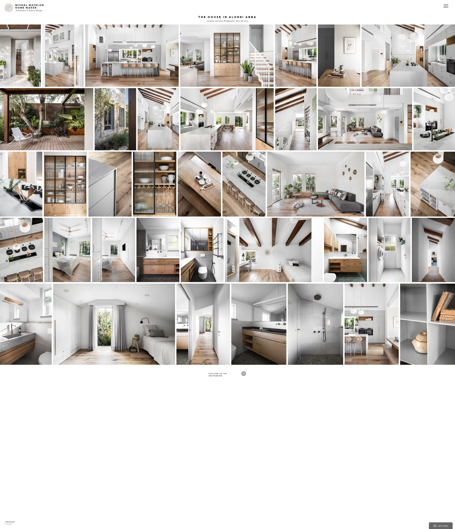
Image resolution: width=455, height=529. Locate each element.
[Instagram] (243, 373)
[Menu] (445, 6)
